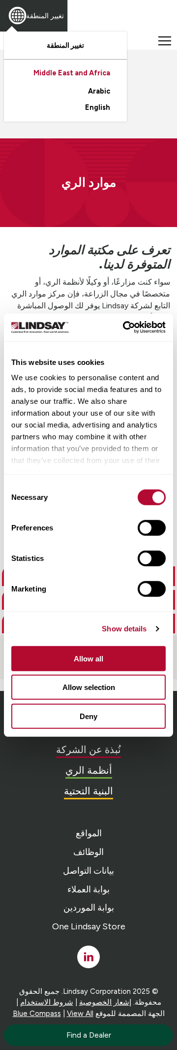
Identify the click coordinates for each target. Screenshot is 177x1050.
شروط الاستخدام (46, 1002)
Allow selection (88, 687)
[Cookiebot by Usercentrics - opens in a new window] (125, 327)
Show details (124, 628)
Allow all (88, 658)
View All (80, 1013)
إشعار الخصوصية (105, 1002)
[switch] (152, 527)
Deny (88, 716)
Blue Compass (37, 1013)
